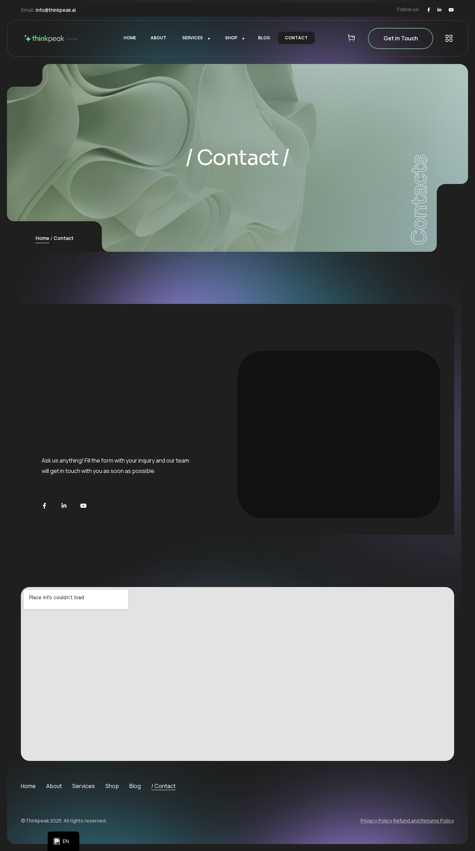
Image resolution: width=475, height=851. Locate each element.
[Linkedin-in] (64, 505)
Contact (165, 786)
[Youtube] (451, 10)
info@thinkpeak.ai (56, 10)
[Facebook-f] (44, 505)
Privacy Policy (376, 820)
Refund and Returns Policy (423, 820)
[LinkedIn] (439, 10)
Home (42, 238)
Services (83, 786)
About (54, 786)
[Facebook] (428, 10)
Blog (135, 786)
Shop (112, 786)
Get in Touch (401, 38)
